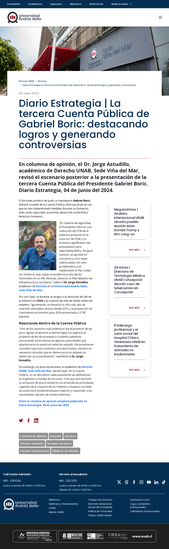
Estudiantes (13, 4)
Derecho (87, 367)
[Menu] (160, 17)
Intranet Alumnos (32, 443)
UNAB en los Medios (65, 451)
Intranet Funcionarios (34, 451)
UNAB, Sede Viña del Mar (35, 371)
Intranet (70, 436)
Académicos (35, 4)
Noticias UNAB (26, 81)
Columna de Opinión (33, 436)
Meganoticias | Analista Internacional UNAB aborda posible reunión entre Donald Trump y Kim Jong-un (129, 221)
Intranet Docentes (59, 443)
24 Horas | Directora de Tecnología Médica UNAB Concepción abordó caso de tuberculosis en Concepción (129, 279)
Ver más (135, 249)
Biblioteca (75, 4)
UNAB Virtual (96, 4)
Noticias (42, 81)
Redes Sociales (119, 4)
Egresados (56, 4)
